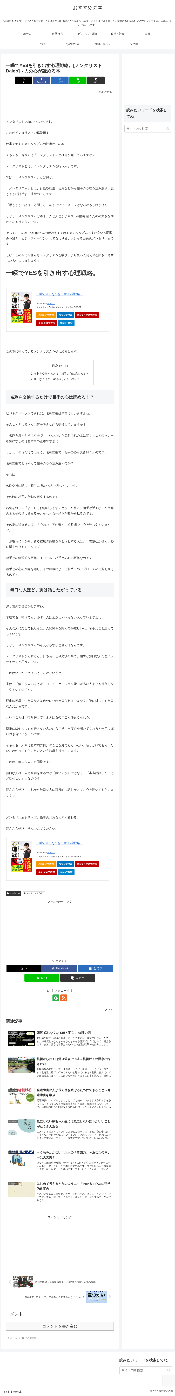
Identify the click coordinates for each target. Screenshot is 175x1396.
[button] (96, 80)
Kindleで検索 (65, 315)
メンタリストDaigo (35, 893)
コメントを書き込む (59, 1326)
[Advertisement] (60, 104)
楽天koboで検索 (46, 323)
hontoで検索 (66, 323)
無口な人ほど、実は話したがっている (57, 379)
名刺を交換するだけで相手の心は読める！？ (61, 373)
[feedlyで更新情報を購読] (55, 997)
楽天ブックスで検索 (87, 315)
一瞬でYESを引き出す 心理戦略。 (59, 294)
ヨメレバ (51, 303)
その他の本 (15, 893)
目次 (55, 366)
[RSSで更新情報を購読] (63, 997)
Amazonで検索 (46, 315)
